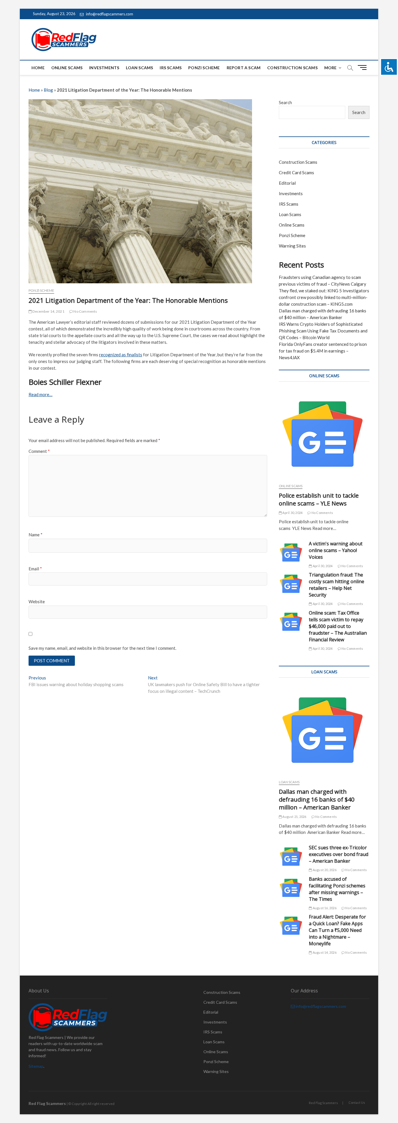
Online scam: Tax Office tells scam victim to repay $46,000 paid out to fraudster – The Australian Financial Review (338, 626)
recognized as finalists (120, 354)
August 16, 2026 (324, 908)
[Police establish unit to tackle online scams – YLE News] (324, 434)
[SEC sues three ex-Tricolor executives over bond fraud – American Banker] (291, 856)
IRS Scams (171, 67)
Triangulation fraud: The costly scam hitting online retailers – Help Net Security (336, 585)
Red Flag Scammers (323, 1103)
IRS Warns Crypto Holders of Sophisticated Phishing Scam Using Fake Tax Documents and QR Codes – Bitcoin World (323, 330)
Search (285, 102)
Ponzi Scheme (204, 67)
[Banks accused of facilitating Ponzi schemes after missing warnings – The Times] (291, 888)
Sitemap (36, 1066)
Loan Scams (139, 67)
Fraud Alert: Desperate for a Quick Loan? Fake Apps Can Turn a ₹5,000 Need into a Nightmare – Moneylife (337, 930)
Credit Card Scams (296, 172)
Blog (48, 89)
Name (36, 534)
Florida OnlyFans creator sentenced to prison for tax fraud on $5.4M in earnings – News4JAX (323, 350)
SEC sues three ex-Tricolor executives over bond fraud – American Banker (338, 854)
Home (38, 67)
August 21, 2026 (294, 816)
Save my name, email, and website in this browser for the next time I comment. (102, 648)
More (330, 67)
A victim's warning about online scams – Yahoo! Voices (335, 550)
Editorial (287, 183)
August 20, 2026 (324, 870)
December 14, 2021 (48, 311)
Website (37, 601)
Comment (39, 451)
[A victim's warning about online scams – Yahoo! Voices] (291, 552)
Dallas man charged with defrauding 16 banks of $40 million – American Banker (316, 799)
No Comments (85, 311)
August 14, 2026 (324, 952)
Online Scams (66, 67)
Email (35, 568)
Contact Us (356, 1102)
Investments (104, 67)
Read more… (40, 394)
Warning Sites (292, 245)
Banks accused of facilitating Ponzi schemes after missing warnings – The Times (337, 889)
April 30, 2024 (292, 513)
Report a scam (244, 67)
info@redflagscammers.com (109, 14)
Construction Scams (292, 67)
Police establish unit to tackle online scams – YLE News (319, 499)
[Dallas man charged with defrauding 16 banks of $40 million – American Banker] (324, 730)
